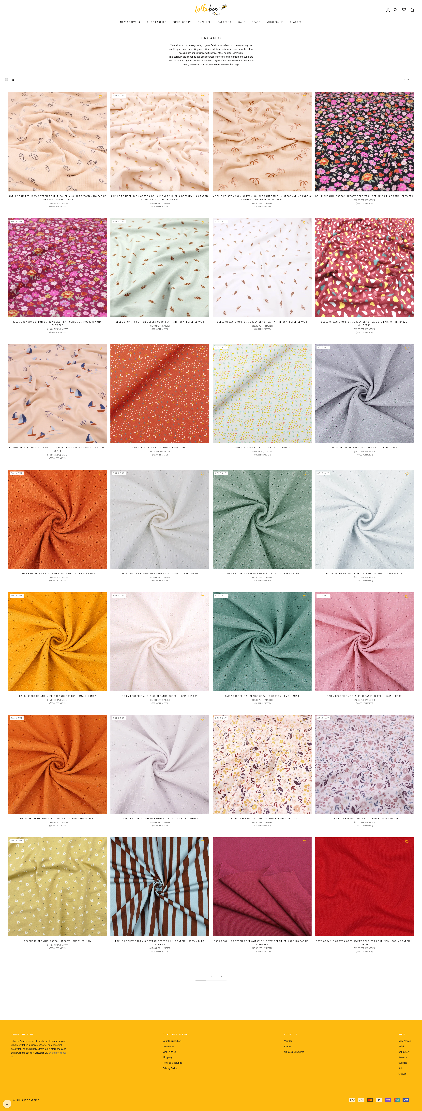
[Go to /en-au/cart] (412, 10)
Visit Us (288, 1041)
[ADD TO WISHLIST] (100, 96)
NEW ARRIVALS (130, 22)
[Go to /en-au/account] (388, 9)
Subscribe (386, 1098)
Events (287, 1046)
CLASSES (296, 22)
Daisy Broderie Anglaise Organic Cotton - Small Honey (57, 696)
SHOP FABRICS (156, 22)
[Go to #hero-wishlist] (404, 10)
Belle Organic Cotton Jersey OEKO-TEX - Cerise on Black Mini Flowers (364, 196)
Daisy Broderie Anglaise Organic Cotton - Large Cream (159, 573)
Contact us (168, 1046)
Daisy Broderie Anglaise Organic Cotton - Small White (160, 818)
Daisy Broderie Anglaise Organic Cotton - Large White (364, 573)
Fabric (401, 1046)
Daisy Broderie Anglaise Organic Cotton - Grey (364, 448)
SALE (241, 22)
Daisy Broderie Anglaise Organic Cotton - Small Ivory (160, 696)
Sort (408, 79)
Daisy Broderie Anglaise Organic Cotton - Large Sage (262, 573)
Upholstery (403, 1052)
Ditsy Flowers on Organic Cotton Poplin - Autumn (262, 818)
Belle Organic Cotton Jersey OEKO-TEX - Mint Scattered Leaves (160, 322)
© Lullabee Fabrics (26, 1100)
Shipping (167, 1057)
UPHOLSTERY (182, 22)
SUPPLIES (204, 22)
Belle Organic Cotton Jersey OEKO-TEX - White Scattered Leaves (262, 322)
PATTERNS (224, 22)
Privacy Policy (170, 1068)
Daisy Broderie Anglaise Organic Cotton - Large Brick (58, 573)
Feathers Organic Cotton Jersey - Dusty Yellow (57, 941)
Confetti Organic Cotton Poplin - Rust (160, 448)
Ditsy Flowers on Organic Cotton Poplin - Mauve (364, 818)
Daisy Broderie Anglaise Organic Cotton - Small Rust (57, 818)
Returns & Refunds (172, 1062)
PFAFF (256, 22)
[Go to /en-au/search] (395, 9)
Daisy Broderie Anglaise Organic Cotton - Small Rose (364, 696)
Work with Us (169, 1052)
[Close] (413, 1061)
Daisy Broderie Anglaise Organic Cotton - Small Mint (262, 696)
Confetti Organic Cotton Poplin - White (262, 448)
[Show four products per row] (12, 79)
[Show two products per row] (6, 79)
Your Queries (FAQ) (172, 1041)
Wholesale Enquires (294, 1052)
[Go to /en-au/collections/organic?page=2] (221, 976)
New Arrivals (404, 1041)
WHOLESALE (275, 22)
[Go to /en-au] (211, 9)
